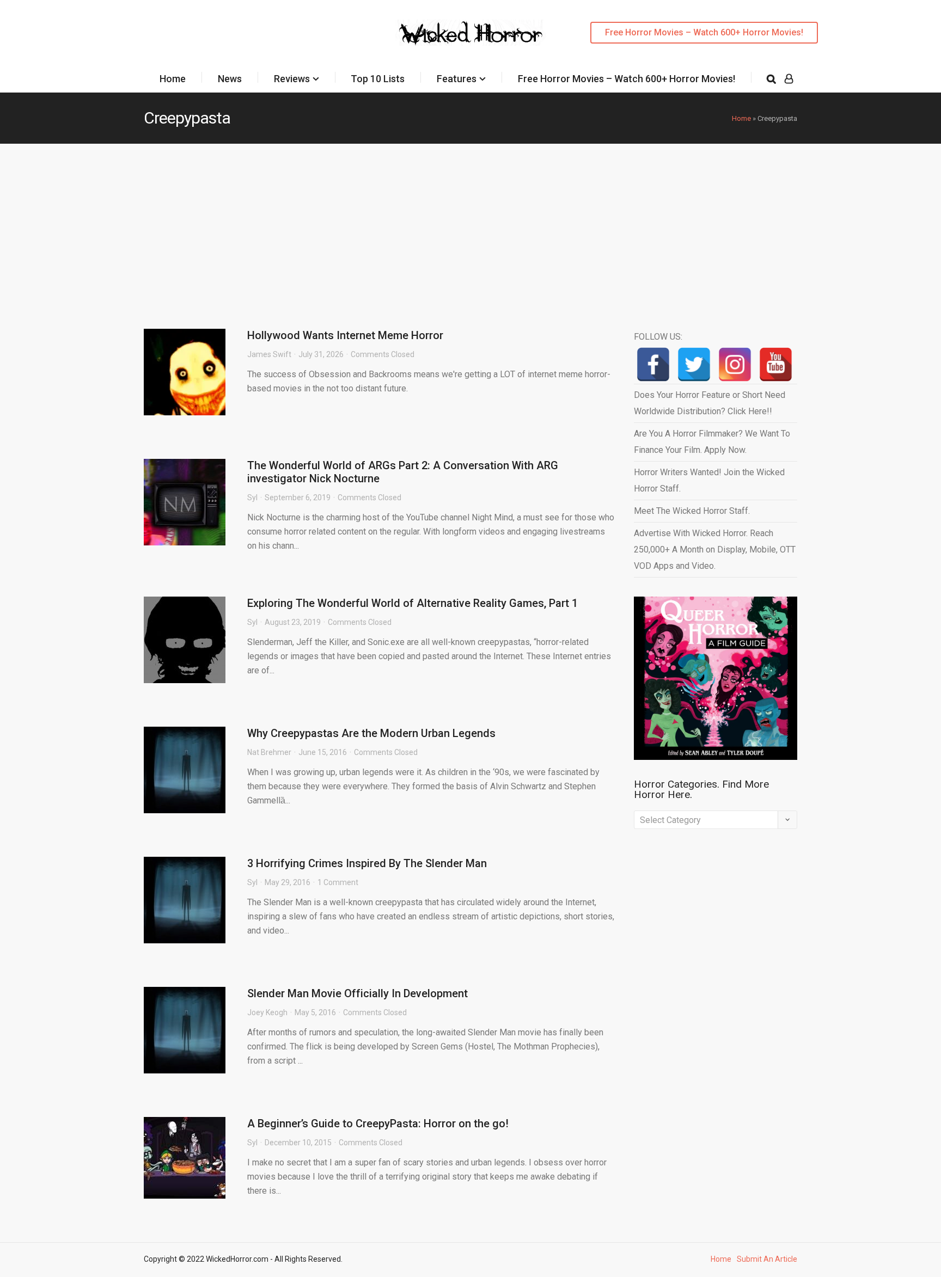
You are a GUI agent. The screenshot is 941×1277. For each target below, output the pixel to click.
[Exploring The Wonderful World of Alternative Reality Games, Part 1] (184, 640)
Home (173, 78)
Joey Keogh (267, 1012)
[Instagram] (735, 364)
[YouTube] (776, 364)
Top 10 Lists (378, 78)
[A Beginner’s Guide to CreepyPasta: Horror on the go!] (184, 1158)
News (230, 78)
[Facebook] (653, 364)
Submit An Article (767, 1259)
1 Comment (337, 882)
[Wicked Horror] (470, 32)
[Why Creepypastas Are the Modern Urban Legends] (184, 770)
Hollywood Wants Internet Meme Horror (345, 335)
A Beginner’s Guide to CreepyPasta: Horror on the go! (378, 1123)
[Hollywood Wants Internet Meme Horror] (184, 372)
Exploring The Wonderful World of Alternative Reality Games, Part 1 (412, 603)
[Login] (788, 79)
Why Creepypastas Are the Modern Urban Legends (371, 733)
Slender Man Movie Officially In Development (357, 993)
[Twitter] (694, 364)
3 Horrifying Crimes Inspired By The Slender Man (367, 863)
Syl (252, 497)
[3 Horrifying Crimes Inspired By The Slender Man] (184, 900)
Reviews (292, 78)
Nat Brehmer (269, 752)
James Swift (269, 354)
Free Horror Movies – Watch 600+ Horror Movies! (704, 32)
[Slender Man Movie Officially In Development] (184, 1030)
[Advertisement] (470, 225)
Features (456, 78)
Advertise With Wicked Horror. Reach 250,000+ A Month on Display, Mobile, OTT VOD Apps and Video (715, 549)
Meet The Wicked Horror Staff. (692, 511)
